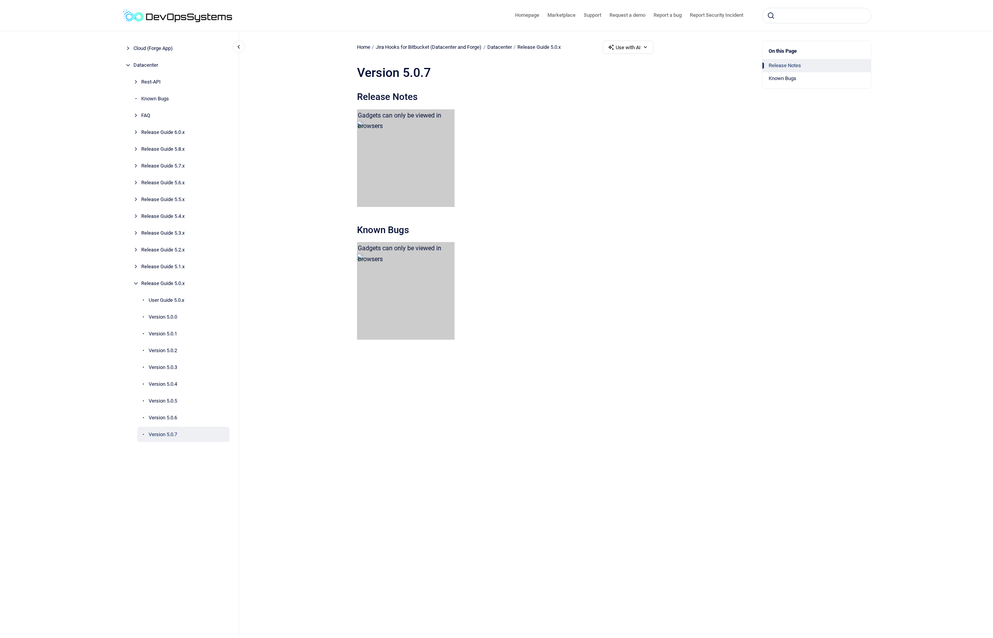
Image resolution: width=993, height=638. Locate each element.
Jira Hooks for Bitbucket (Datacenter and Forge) (428, 47)
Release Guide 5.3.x (163, 233)
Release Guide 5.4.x (163, 216)
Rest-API (151, 82)
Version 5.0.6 (163, 418)
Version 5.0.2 (163, 350)
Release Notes (785, 65)
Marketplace (561, 15)
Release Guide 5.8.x (163, 149)
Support (592, 15)
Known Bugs (155, 99)
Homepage (527, 15)
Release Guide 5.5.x (163, 199)
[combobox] (816, 15)
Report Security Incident (716, 15)
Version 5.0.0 (163, 317)
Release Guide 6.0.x (163, 132)
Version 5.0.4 (163, 384)
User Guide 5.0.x (166, 300)
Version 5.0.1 (163, 334)
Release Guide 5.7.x (163, 166)
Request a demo (627, 15)
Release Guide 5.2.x (163, 250)
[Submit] (771, 15)
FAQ (145, 115)
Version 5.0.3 (163, 367)
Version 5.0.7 (163, 434)
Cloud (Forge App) (153, 48)
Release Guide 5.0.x (163, 283)
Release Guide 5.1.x (163, 266)
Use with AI (628, 47)
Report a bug (668, 15)
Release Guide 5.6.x (163, 182)
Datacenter (145, 65)
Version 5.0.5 (163, 401)
